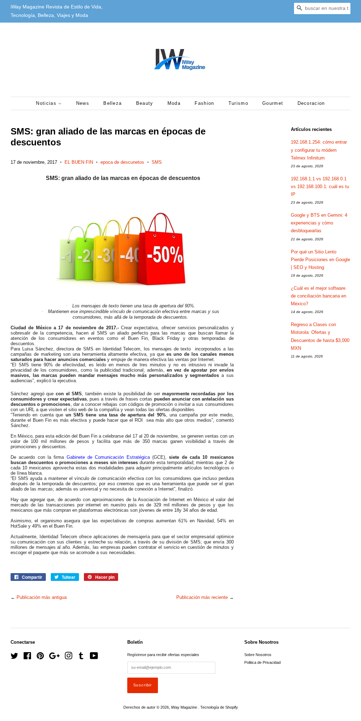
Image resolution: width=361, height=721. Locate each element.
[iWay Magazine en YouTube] (94, 657)
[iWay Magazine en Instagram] (68, 657)
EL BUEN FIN (79, 162)
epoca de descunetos (122, 162)
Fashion (204, 103)
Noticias (47, 103)
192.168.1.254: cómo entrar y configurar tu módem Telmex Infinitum (319, 149)
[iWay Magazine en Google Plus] (54, 657)
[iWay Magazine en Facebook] (27, 657)
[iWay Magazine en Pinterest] (40, 657)
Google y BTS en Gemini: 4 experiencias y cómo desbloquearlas (319, 222)
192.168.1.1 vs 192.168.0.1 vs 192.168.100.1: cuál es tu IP (320, 186)
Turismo (238, 103)
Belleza (112, 103)
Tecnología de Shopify (219, 707)
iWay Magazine (184, 707)
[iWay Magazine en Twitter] (14, 657)
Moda (173, 103)
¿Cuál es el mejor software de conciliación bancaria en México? (318, 296)
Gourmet (272, 103)
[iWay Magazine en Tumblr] (81, 657)
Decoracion (311, 103)
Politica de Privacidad (262, 662)
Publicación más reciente (202, 597)
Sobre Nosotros (257, 655)
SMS (157, 162)
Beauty (144, 103)
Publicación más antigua (42, 597)
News (82, 103)
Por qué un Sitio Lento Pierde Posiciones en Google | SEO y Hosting (320, 259)
